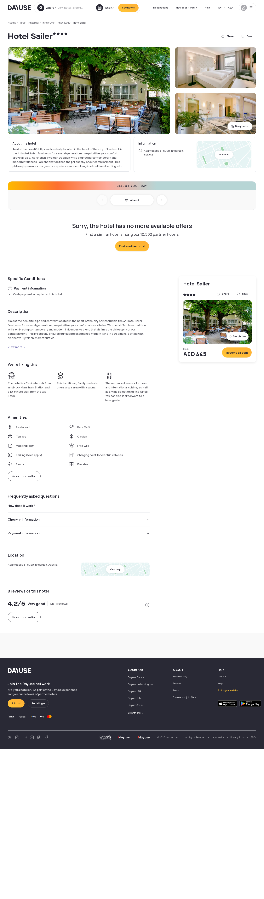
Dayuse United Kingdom (140, 684)
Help (207, 7)
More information (24, 476)
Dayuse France (136, 677)
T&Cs (253, 737)
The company (180, 676)
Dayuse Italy (134, 698)
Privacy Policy (237, 737)
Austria (12, 22)
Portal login (38, 703)
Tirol (22, 22)
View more (15, 347)
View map (224, 154)
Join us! (16, 703)
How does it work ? (186, 7)
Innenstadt (63, 22)
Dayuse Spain (135, 705)
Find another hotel (132, 246)
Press (176, 690)
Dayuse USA (134, 691)
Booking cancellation (228, 690)
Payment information (24, 533)
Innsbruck (33, 22)
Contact (222, 676)
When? (134, 200)
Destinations (160, 7)
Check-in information (24, 519)
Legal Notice (218, 737)
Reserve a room (237, 353)
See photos (242, 126)
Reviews (177, 683)
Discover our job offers (184, 697)
